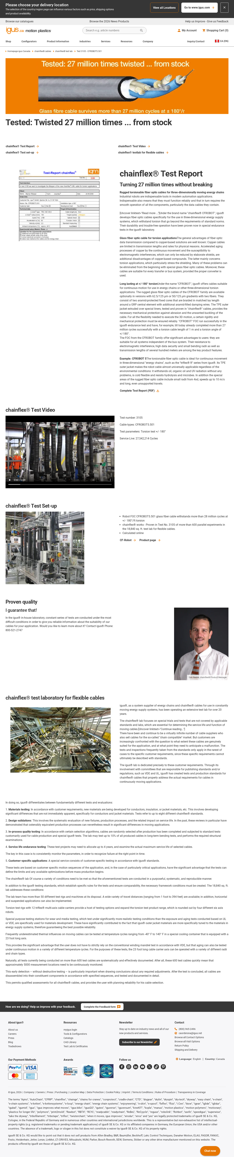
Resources (126, 41)
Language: (190, 1059)
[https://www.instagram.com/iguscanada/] (128, 1066)
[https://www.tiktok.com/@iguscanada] (156, 1066)
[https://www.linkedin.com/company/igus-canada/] (135, 1066)
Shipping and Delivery (186, 1049)
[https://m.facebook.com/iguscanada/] (121, 1066)
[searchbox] (111, 30)
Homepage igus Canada (18, 51)
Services (105, 41)
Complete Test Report (137, 390)
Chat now (210, 1150)
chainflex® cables (42, 51)
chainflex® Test (20, 146)
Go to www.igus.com (197, 7)
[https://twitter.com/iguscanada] (149, 1066)
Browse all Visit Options (187, 1041)
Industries (85, 41)
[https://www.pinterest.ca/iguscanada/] (163, 1066)
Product (147, 540)
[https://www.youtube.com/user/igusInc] (142, 1066)
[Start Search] (141, 30)
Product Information (58, 41)
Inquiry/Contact (196, 41)
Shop (8, 41)
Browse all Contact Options (189, 1037)
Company (148, 41)
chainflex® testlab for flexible (141, 152)
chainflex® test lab (64, 51)
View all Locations (164, 7)
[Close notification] (224, 8)
